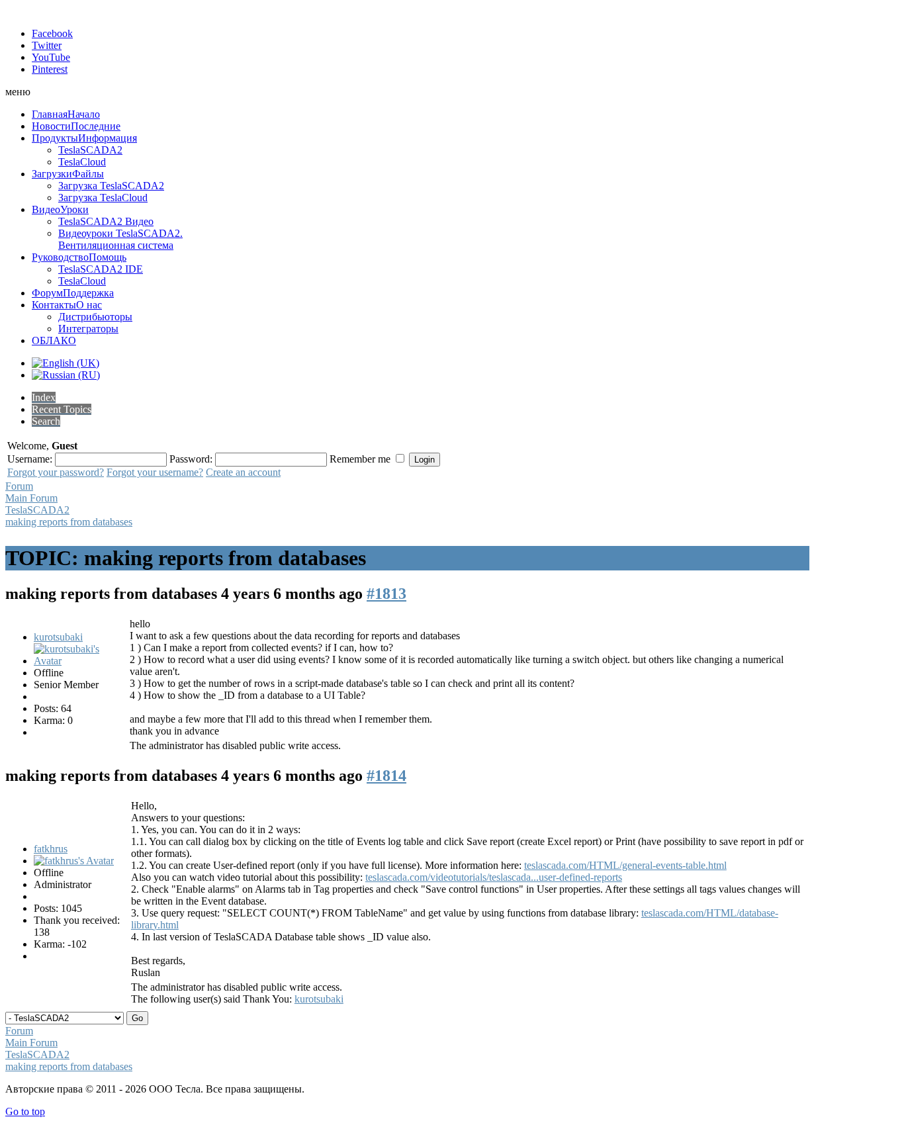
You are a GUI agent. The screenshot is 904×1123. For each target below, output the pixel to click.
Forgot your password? (55, 472)
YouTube (51, 57)
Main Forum (31, 498)
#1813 (386, 593)
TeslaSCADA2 (37, 510)
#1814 (386, 775)
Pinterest (50, 69)
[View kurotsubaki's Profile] (80, 660)
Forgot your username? (155, 472)
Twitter (47, 45)
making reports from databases (68, 521)
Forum (19, 486)
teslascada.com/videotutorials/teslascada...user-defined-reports (493, 877)
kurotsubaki (58, 637)
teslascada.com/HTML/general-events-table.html (625, 865)
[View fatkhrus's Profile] (74, 860)
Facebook (52, 33)
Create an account (243, 472)
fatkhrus (51, 848)
